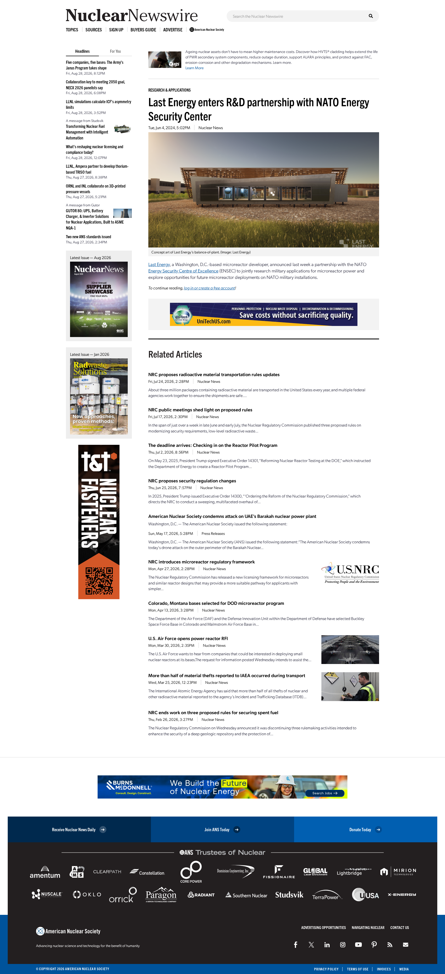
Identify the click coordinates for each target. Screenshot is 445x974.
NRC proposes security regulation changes (192, 480)
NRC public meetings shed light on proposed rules (200, 409)
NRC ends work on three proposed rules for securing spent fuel (213, 712)
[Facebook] (295, 944)
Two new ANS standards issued (88, 236)
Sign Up (116, 29)
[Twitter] (311, 944)
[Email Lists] (405, 944)
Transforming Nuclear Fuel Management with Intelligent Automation (87, 131)
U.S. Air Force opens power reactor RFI (188, 638)
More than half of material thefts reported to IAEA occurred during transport (226, 675)
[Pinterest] (374, 944)
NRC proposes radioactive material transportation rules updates (214, 374)
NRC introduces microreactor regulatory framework (201, 561)
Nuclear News (211, 127)
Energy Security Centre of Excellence (183, 270)
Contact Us (399, 927)
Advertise (172, 29)
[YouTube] (358, 944)
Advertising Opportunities (323, 927)
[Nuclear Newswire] (390, 944)
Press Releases (213, 533)
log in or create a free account (209, 287)
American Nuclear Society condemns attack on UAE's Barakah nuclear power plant (232, 516)
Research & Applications (169, 89)
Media (404, 969)
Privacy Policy (326, 969)
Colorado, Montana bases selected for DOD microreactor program (216, 603)
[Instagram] (342, 944)
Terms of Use (358, 969)
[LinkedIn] (327, 944)
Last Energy (159, 264)
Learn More (194, 67)
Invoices (384, 969)
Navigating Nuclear (368, 927)
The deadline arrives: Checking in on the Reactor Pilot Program (212, 445)
